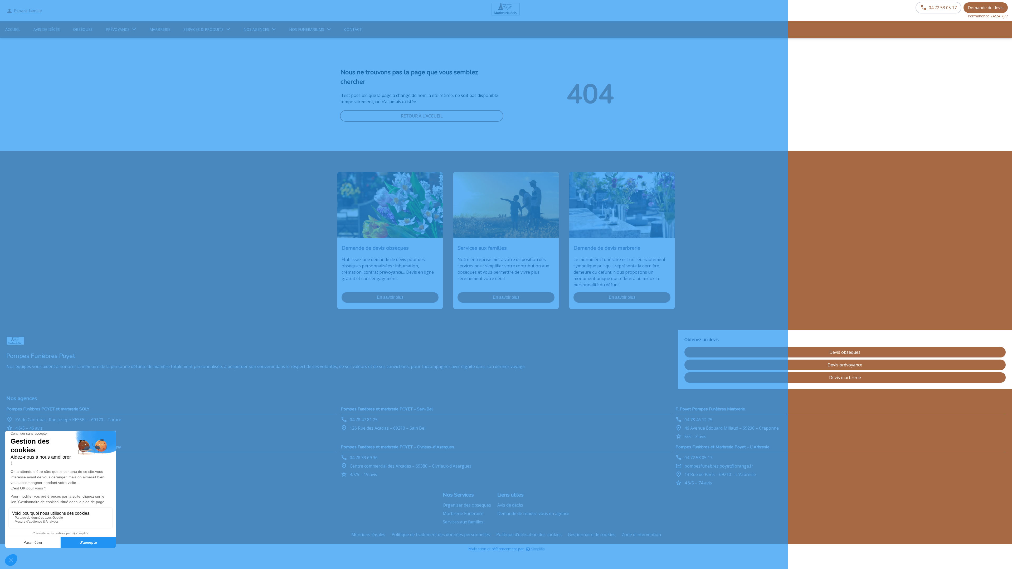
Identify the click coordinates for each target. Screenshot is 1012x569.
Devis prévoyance (845, 365)
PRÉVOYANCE (117, 29)
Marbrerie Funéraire (463, 513)
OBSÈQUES (83, 29)
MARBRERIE (159, 29)
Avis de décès (46, 29)
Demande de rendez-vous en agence (533, 513)
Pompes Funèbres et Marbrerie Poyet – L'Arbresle (722, 447)
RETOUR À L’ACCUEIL (422, 116)
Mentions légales (368, 534)
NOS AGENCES (256, 29)
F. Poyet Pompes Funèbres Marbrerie (710, 409)
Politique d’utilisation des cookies (529, 534)
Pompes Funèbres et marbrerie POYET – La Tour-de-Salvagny (63, 447)
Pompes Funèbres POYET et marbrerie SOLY (47, 409)
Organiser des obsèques (467, 505)
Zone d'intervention (641, 534)
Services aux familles (463, 522)
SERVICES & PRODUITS (203, 29)
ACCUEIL (12, 29)
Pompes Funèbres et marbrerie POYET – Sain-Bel (387, 409)
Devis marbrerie (845, 377)
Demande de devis (986, 8)
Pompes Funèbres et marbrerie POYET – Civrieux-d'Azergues (397, 447)
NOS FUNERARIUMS (306, 29)
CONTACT (353, 29)
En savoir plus (390, 297)
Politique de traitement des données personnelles (441, 534)
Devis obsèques (844, 352)
